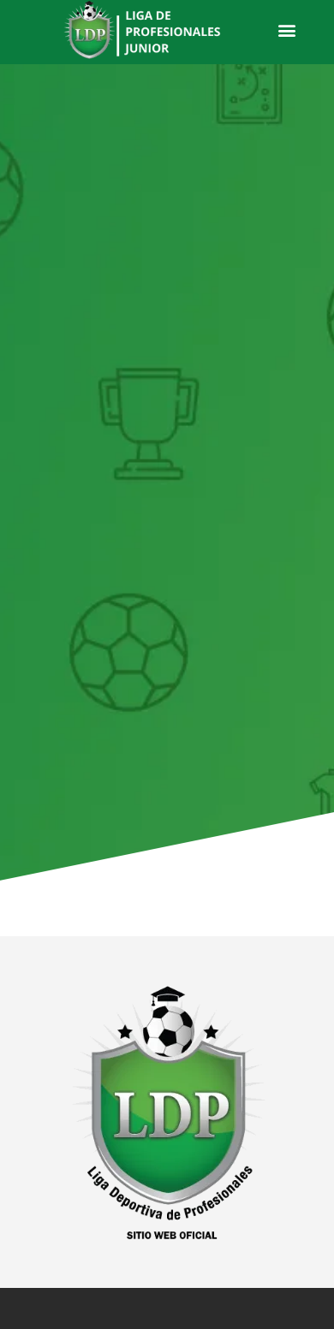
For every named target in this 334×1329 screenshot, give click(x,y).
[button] (287, 30)
